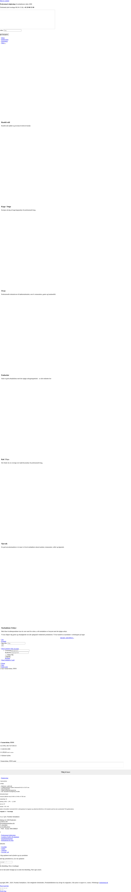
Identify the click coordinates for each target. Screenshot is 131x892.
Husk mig (10, 654)
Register (7, 658)
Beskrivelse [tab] (4, 778)
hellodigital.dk (103, 882)
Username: (8, 650)
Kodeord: (8, 652)
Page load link (4, 886)
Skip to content (4, 1)
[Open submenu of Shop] (5, 43)
